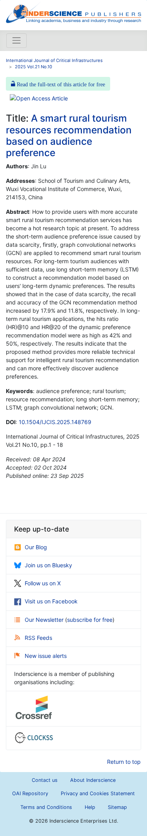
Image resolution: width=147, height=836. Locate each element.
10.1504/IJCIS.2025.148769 (55, 422)
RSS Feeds (38, 637)
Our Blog (36, 547)
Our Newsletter (45, 619)
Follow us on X (43, 583)
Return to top (124, 761)
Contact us (45, 780)
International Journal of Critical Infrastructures (54, 60)
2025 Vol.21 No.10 (33, 66)
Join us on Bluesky (48, 565)
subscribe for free (90, 619)
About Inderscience (93, 780)
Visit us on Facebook (51, 601)
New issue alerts (46, 655)
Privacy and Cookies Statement (98, 793)
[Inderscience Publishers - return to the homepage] (73, 12)
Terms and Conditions (46, 807)
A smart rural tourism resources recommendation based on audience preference (69, 135)
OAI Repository (30, 793)
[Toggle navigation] (16, 40)
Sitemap (117, 807)
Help (90, 807)
